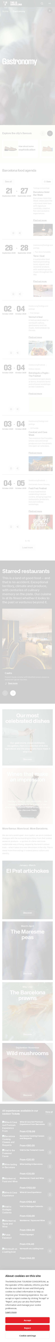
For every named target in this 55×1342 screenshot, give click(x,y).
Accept (27, 1320)
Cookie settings (27, 1335)
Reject (27, 1328)
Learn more (10, 1312)
